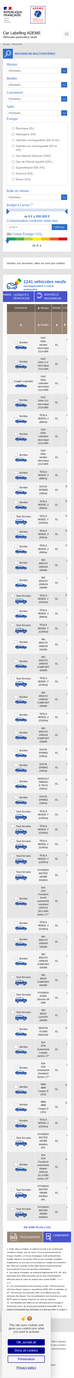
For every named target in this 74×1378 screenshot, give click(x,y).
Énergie (12, 119)
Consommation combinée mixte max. (33, 220)
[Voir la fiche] (21, 347)
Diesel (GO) (23, 179)
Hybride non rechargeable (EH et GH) (36, 147)
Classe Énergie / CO (24, 234)
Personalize (26, 1359)
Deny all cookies (26, 1350)
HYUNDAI (43, 1141)
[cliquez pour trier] (21, 323)
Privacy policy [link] (26, 1367)
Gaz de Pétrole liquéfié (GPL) (34, 161)
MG (43, 664)
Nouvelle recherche (52, 296)
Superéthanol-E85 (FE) (30, 167)
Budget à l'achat (20, 205)
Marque (12, 64)
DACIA (43, 490)
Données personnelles (54, 1348)
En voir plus (37, 1227)
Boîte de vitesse (18, 191)
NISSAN (43, 1031)
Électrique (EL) (25, 128)
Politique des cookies (54, 1345)
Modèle (12, 78)
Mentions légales (57, 1341)
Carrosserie (15, 92)
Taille (10, 106)
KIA (43, 901)
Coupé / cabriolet (23, 381)
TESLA (43, 418)
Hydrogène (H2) (26, 134)
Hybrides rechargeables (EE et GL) (38, 140)
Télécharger (29, 1237)
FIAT (43, 345)
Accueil (6, 44)
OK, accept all (26, 1342)
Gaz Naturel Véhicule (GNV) (33, 155)
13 (31, 204)
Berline (24, 342)
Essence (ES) (24, 173)
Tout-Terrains (23, 516)
